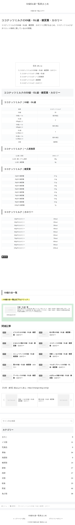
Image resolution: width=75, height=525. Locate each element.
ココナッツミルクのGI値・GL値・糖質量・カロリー (38, 70)
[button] (71, 421)
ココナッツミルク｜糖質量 (31, 80)
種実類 (5, 256)
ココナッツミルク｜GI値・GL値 (33, 73)
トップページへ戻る (19, 518)
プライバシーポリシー (56, 518)
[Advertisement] (37, 46)
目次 (34, 66)
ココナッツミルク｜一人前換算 (33, 77)
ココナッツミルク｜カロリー (32, 83)
